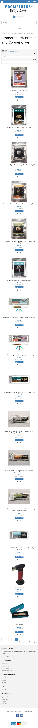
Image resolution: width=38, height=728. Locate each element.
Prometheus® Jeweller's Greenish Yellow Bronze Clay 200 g (19, 242)
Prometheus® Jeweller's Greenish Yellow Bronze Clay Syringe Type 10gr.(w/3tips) (19, 510)
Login (28, 1)
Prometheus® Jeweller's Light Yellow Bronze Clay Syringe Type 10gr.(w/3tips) (19, 471)
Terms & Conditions (6, 670)
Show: (34, 59)
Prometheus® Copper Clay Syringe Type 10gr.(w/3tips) (19, 355)
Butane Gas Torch (19, 587)
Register (35, 1)
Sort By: (34, 54)
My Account (4, 697)
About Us (4, 664)
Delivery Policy (5, 666)
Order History (5, 699)
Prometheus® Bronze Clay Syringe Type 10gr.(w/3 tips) (19, 317)
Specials (3, 689)
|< (3, 639)
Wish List (3, 701)
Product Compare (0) (14, 51)
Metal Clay (7, 33)
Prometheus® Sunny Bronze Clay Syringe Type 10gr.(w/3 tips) (19, 393)
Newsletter (4, 704)
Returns (3, 680)
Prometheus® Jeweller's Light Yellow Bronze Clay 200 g (19, 204)
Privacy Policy (5, 668)
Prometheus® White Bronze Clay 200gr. (19, 280)
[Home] (1, 33)
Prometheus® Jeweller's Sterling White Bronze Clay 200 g (19, 165)
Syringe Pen (19, 624)
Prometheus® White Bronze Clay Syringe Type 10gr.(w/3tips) (19, 548)
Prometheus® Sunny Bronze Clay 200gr (19, 127)
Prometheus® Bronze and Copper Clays (22, 33)
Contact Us (4, 678)
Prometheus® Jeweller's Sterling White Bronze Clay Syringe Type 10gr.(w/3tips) (19, 432)
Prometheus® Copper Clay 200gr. (19, 90)
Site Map (3, 682)
